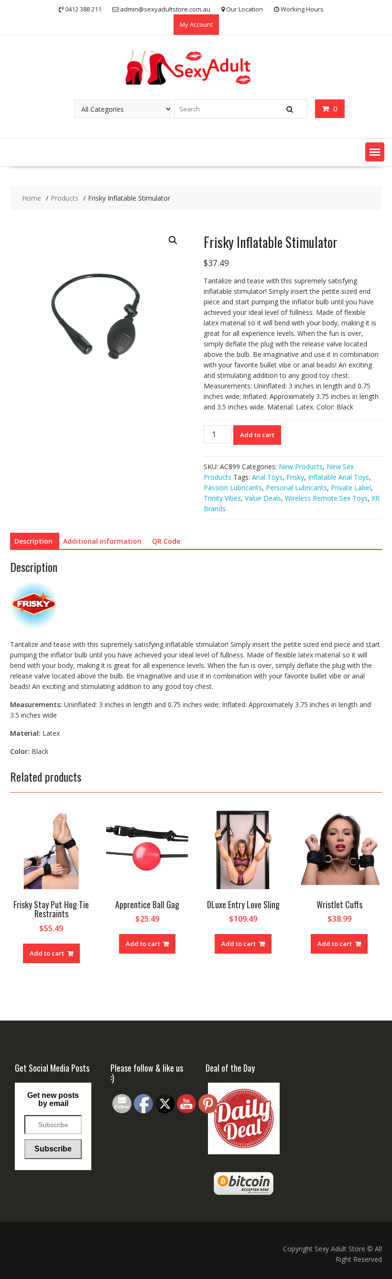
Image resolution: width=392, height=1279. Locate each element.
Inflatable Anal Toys (338, 477)
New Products (301, 466)
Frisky (295, 477)
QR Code (166, 541)
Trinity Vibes (222, 498)
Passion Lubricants (233, 487)
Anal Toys (267, 477)
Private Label (351, 487)
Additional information (102, 541)
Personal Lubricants (296, 487)
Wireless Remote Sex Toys (326, 498)
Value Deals (263, 498)
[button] (374, 151)
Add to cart (257, 434)
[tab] (33, 541)
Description (33, 541)
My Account (196, 24)
